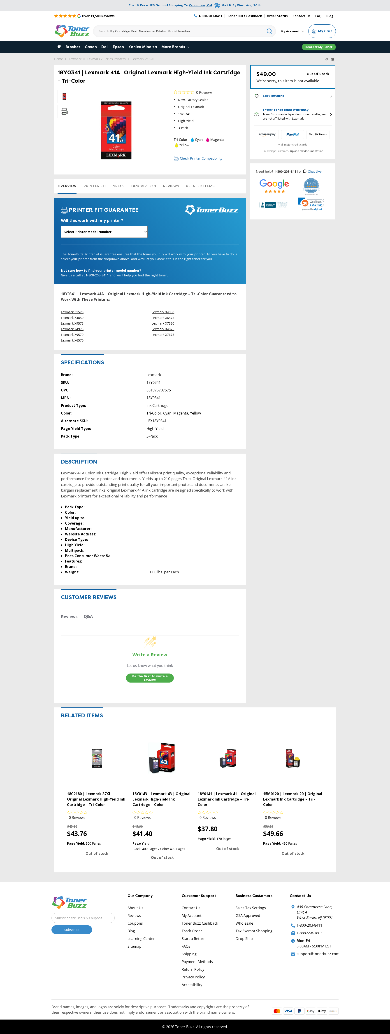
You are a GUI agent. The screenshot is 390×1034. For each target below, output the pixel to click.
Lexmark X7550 (163, 323)
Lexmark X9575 (72, 323)
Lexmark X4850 (72, 318)
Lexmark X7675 (163, 334)
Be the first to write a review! (150, 678)
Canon (91, 47)
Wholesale (244, 923)
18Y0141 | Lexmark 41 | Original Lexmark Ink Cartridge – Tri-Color (227, 799)
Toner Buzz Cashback (244, 16)
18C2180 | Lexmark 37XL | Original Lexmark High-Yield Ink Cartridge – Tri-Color (96, 799)
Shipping (189, 954)
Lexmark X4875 (163, 329)
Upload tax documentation (306, 151)
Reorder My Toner (318, 47)
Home (58, 59)
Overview (67, 186)
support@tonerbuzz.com (318, 953)
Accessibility (192, 984)
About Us (135, 907)
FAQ (318, 16)
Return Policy (193, 969)
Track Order (192, 930)
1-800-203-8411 (309, 925)
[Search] (269, 31)
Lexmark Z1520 (143, 59)
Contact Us (301, 16)
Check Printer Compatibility (201, 158)
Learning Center (141, 938)
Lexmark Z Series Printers (106, 59)
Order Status (277, 16)
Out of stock (97, 853)
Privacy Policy (193, 977)
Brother (73, 47)
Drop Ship (244, 938)
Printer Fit (94, 186)
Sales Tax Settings (251, 907)
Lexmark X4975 (72, 329)
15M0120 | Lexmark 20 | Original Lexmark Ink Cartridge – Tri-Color (292, 799)
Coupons (135, 923)
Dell (104, 47)
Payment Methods (197, 961)
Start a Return (194, 938)
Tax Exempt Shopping (254, 930)
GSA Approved (248, 915)
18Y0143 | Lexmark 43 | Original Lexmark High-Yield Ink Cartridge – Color (161, 799)
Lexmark (75, 59)
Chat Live (315, 171)
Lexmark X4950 (163, 312)
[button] (311, 204)
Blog (330, 16)
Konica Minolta (142, 47)
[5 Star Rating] (274, 186)
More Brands (173, 47)
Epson (118, 47)
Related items (200, 186)
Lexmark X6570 (72, 340)
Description (143, 186)
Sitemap (135, 946)
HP (58, 47)
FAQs (186, 946)
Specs (118, 186)
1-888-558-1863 (309, 932)
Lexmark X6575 (163, 318)
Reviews (171, 186)
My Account (291, 31)
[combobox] (184, 31)
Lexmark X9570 (72, 334)
